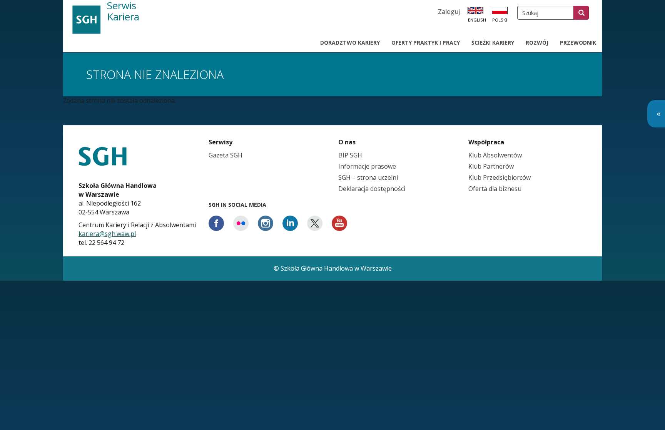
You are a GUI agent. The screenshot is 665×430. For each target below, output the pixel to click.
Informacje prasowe (367, 166)
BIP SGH (350, 155)
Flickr (241, 223)
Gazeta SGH (225, 155)
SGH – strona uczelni (368, 177)
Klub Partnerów (491, 166)
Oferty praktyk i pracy (425, 42)
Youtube (339, 223)
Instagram (265, 223)
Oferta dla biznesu (494, 188)
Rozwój (537, 42)
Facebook (216, 223)
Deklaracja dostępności (371, 188)
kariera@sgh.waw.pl (107, 233)
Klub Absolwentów (495, 155)
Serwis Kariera (123, 11)
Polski (499, 20)
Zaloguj (449, 11)
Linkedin (290, 223)
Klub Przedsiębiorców (499, 177)
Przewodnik (578, 42)
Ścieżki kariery (492, 42)
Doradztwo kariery (350, 42)
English (477, 20)
